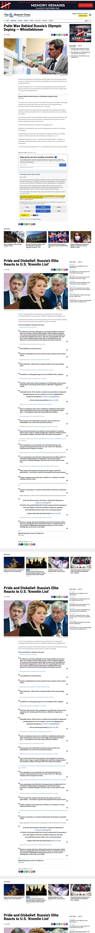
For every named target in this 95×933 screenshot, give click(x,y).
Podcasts (44, 20)
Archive (51, 20)
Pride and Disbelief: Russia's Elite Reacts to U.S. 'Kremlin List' (31, 262)
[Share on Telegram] (57, 35)
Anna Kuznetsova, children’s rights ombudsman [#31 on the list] (36, 404)
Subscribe (62, 164)
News (7, 20)
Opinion (32, 20)
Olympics (30, 152)
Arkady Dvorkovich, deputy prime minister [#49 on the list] (34, 359)
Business (26, 20)
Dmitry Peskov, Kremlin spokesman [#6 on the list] (32, 344)
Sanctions (30, 541)
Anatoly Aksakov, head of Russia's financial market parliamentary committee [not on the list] (43, 452)
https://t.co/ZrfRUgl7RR (43, 503)
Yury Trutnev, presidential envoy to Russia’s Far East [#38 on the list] (37, 370)
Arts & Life (38, 20)
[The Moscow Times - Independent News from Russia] (17, 15)
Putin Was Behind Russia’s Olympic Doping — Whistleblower (32, 28)
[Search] (90, 21)
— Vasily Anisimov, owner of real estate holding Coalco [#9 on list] (35, 517)
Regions (20, 20)
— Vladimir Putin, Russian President (27, 327)
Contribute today (83, 15)
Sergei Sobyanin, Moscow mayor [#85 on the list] (32, 416)
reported (56, 135)
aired (44, 106)
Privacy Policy (30, 167)
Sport (34, 152)
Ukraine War (13, 20)
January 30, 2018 (53, 400)
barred (34, 86)
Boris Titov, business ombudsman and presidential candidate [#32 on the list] (39, 466)
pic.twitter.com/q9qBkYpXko (50, 396)
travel (40, 146)
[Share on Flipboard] (64, 35)
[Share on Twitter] (54, 35)
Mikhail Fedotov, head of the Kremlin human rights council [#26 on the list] (39, 426)
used (63, 139)
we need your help (24, 193)
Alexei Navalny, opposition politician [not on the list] (33, 378)
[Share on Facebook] (52, 35)
